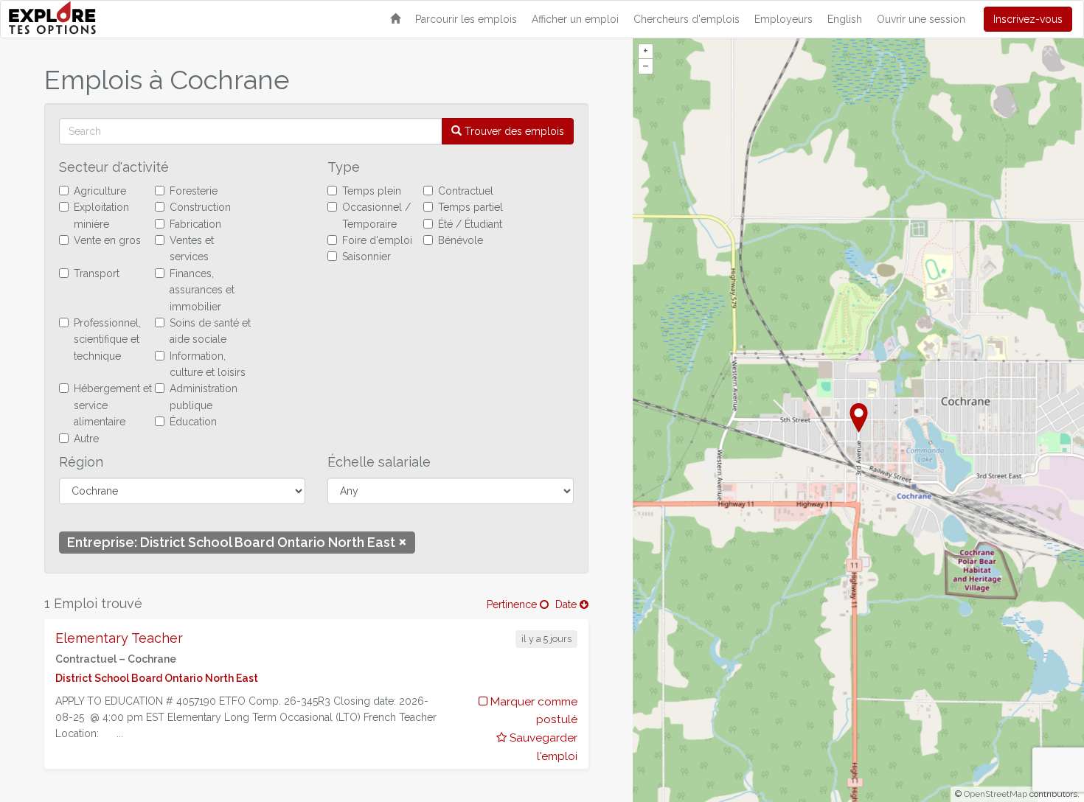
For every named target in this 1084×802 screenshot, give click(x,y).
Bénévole (460, 240)
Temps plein (371, 191)
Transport (96, 273)
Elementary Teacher (119, 638)
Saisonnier (366, 256)
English (844, 19)
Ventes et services (192, 248)
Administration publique (203, 397)
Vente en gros (107, 240)
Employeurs (783, 19)
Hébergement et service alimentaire (113, 405)
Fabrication (195, 224)
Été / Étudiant (470, 224)
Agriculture (100, 191)
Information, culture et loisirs (208, 364)
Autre (86, 438)
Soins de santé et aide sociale (210, 331)
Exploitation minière (101, 215)
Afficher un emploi (575, 19)
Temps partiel (470, 207)
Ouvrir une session (921, 19)
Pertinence (513, 604)
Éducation (193, 422)
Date (567, 604)
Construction (200, 207)
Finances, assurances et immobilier (202, 290)
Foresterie (194, 191)
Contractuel (465, 191)
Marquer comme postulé (532, 711)
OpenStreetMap (995, 794)
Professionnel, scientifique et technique (107, 339)
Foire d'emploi (377, 240)
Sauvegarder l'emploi (542, 747)
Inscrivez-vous (1028, 19)
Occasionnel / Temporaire (376, 215)
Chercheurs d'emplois (686, 19)
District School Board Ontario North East (156, 678)
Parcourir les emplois (466, 19)
